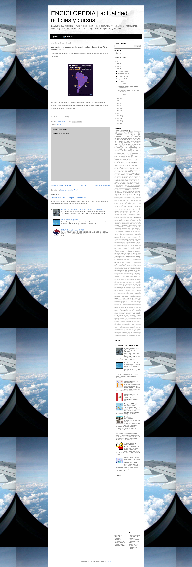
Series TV (126, 146)
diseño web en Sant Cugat (128, 270)
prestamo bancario (128, 307)
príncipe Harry (123, 310)
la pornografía (128, 290)
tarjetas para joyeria (120, 321)
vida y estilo (134, 158)
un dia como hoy (134, 329)
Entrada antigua (102, 185)
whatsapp (133, 335)
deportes (135, 146)
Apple (137, 197)
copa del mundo (132, 136)
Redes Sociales (124, 162)
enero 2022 (121, 95)
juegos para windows (128, 288)
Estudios (138, 159)
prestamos (117, 158)
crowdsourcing (137, 254)
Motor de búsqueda (130, 215)
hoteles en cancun (118, 282)
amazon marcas (118, 164)
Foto (137, 150)
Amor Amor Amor (130, 197)
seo (138, 315)
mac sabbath (125, 296)
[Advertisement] (127, 504)
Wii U (115, 228)
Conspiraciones (118, 141)
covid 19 (132, 250)
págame (137, 310)
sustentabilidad (135, 318)
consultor (138, 248)
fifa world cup (117, 276)
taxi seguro (134, 139)
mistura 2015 (136, 299)
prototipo (137, 309)
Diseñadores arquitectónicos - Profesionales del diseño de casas (132, 419)
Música (136, 135)
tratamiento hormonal (125, 327)
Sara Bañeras (135, 162)
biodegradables (130, 239)
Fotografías (124, 208)
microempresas (127, 299)
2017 (118, 108)
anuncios (116, 236)
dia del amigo (130, 265)
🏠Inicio (55, 36)
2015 (118, 113)
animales (137, 234)
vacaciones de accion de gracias (123, 330)
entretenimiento (133, 147)
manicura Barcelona (134, 296)
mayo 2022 (121, 84)
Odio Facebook (130, 161)
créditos (118, 256)
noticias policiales (118, 302)
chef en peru (135, 167)
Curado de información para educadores (68, 198)
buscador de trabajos (134, 165)
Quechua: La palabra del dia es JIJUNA (131, 395)
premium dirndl (118, 307)
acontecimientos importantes (122, 152)
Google (130, 209)
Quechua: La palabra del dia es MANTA (131, 382)
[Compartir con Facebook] (79, 122)
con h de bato (117, 248)
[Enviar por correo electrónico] (73, 122)
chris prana (137, 168)
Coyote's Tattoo (135, 200)
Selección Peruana (130, 222)
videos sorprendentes (134, 333)
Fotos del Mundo (134, 539)
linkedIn (137, 293)
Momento (135, 141)
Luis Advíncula (131, 214)
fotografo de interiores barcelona (131, 174)
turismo (116, 329)
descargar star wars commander (122, 262)
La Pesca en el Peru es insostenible (126, 433)
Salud (126, 139)
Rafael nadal (135, 219)
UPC (120, 226)
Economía (138, 205)
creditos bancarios (131, 253)
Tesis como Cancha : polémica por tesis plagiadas (128, 86)
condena (132, 248)
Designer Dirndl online (132, 203)
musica (123, 156)
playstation (117, 305)
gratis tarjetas (130, 279)
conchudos (125, 248)
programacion (126, 149)
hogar (137, 281)
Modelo (121, 215)
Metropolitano (123, 133)
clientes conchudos (124, 245)
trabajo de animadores (128, 326)
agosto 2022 (122, 79)
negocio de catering (132, 156)
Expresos (116, 208)
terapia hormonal (126, 324)
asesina (123, 237)
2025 (118, 61)
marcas (116, 298)
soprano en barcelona (131, 189)
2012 (118, 121)
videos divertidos (123, 333)
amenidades (129, 164)
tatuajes (125, 158)
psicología (131, 310)
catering (118, 167)
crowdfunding (129, 254)
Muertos (138, 215)
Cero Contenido (133, 536)
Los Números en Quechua (69, 220)
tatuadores (137, 191)
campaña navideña (131, 242)
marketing (117, 149)
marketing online (119, 179)
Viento (137, 226)
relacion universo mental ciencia (125, 188)
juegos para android (130, 287)
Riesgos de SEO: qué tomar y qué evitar (130, 404)
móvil (115, 301)
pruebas (116, 310)
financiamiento (126, 276)
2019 (118, 103)
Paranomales (117, 219)
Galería (116, 209)
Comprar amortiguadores (127, 198)
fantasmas (121, 274)
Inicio (83, 185)
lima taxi (120, 293)
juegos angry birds (118, 287)
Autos (129, 144)
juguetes (121, 290)
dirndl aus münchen (127, 267)
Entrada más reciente (61, 185)
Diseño (132, 205)
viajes (115, 333)
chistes (124, 243)
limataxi (126, 293)
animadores (130, 234)
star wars (132, 316)
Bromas (128, 141)
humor (137, 282)
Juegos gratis (120, 161)
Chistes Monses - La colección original (130, 443)
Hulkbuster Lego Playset (120, 211)
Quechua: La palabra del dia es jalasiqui (127, 374)
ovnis (115, 304)
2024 (118, 64)
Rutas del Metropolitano (132, 220)
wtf (137, 194)
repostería (128, 313)
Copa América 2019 (124, 200)
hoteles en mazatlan (129, 282)
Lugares (116, 146)
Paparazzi (136, 217)
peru (138, 304)
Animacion (118, 135)
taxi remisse (135, 149)
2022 (118, 69)
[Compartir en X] (77, 122)
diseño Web (121, 153)
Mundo (117, 217)
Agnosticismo (134, 195)
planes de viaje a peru (122, 182)
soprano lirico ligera (120, 191)
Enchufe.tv (132, 538)
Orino (122, 217)
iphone (116, 177)
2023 (118, 66)
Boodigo (116, 198)
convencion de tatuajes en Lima (123, 171)
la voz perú (136, 290)
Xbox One (121, 228)
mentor (136, 298)
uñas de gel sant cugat (124, 192)
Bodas (116, 159)
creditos (122, 253)
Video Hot (131, 226)
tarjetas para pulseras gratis (133, 321)
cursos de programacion (128, 256)
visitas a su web (125, 335)
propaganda (130, 309)
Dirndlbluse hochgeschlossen (121, 205)
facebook (128, 155)
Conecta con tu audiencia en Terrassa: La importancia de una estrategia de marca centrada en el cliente (132, 460)
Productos (117, 143)
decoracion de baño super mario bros (129, 257)
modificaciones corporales (123, 180)
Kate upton (133, 212)
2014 (118, 116)
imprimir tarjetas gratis (120, 284)
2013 (118, 118)
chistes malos (132, 243)
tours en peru (117, 326)
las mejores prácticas (134, 292)
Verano (125, 226)
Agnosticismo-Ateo (118, 197)
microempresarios (118, 299)
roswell (133, 315)
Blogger (109, 561)
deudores (122, 265)
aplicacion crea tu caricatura (129, 236)
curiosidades (118, 136)
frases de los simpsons (128, 277)
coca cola (136, 247)
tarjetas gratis (123, 319)
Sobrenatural (125, 223)
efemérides (132, 271)
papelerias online (131, 304)
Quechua (118, 53)
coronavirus (129, 173)
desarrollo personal (119, 260)
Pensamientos (121, 131)
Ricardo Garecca (118, 220)
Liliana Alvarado (122, 214)
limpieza (131, 293)
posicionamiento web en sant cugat (130, 305)
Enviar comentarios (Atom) (69, 190)
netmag (121, 301)
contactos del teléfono (122, 250)
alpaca (116, 234)
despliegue (129, 264)
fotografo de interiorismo (124, 176)
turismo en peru (124, 329)
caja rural (123, 242)
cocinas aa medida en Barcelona (134, 544)
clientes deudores (135, 245)
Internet (58, 124)
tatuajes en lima (120, 322)
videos (124, 138)
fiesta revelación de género (132, 274)
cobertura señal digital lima (125, 247)
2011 (118, 123)
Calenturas (123, 159)
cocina (128, 170)
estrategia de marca (128, 273)
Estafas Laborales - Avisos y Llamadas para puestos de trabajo (81, 209)
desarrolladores (135, 259)
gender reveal (120, 279)
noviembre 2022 (123, 73)
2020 (118, 100)
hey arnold (131, 281)
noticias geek (136, 180)
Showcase (116, 223)
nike (126, 301)
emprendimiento (133, 153)
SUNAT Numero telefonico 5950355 (72, 230)
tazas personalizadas (130, 322)
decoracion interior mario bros (121, 259)
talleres (116, 319)
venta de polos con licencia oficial (131, 332)
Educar (118, 206)
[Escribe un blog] (75, 122)
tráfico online (135, 327)
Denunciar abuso (120, 57)
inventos (136, 176)
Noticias (134, 133)
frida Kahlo (137, 277)
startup (130, 191)
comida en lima (136, 152)
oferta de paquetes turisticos (132, 302)
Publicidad (127, 143)
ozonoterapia (122, 304)
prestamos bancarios (126, 183)
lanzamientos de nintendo (120, 292)
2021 (118, 98)
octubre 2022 (122, 76)
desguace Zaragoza (119, 264)
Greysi (137, 209)
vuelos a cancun (127, 194)
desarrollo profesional (133, 260)
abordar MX (136, 229)
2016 (118, 111)
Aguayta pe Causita (134, 535)
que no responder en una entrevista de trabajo (126, 312)
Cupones (130, 202)
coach (115, 247)
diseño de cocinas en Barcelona (126, 268)
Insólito (126, 212)
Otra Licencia (129, 217)
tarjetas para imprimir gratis (134, 319)
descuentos (136, 262)
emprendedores (118, 147)
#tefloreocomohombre (119, 195)
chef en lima (126, 167)
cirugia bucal (120, 170)
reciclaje (116, 313)
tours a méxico (135, 324)
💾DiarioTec (67, 36)
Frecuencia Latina (134, 208)
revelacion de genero (124, 315)
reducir (122, 313)
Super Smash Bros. (125, 225)
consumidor (135, 170)
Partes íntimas (126, 219)
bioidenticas (123, 165)
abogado (128, 228)
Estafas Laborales (127, 206)
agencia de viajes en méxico (127, 232)
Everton (136, 206)
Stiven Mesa (133, 223)
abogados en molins (126, 229)
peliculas (117, 138)
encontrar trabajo (119, 155)
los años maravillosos (119, 295)
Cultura (128, 135)
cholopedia (129, 168)
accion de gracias (118, 231)
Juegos (122, 144)
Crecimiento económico (120, 202)
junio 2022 (121, 81)
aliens (137, 232)
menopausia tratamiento (133, 179)
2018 (118, 106)
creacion (130, 251)
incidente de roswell (133, 284)
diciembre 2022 (122, 71)
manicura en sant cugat (130, 177)
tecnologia (117, 150)
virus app (116, 335)
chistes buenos (118, 168)
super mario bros (126, 318)
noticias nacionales (134, 301)
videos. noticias (128, 150)
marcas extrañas (126, 298)
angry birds (122, 234)
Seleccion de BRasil (119, 222)
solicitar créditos (123, 316)
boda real (134, 240)
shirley (115, 316)
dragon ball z (125, 271)
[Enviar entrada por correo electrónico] (69, 121)
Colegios (131, 159)
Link (71, 117)
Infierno (121, 212)
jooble (137, 285)
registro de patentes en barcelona (131, 186)
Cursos (130, 138)
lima (115, 293)
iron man (131, 285)
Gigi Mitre (123, 209)
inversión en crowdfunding (120, 285)
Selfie (137, 222)
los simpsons (130, 295)
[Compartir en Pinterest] (81, 122)
